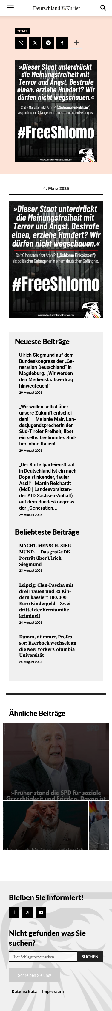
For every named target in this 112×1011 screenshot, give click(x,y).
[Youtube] (41, 912)
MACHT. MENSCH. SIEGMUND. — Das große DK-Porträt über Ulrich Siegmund (46, 555)
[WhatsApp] (21, 43)
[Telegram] (48, 43)
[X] (35, 43)
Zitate (22, 31)
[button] (10, 8)
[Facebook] (62, 43)
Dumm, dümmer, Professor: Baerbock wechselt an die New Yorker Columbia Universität (47, 646)
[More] (76, 43)
